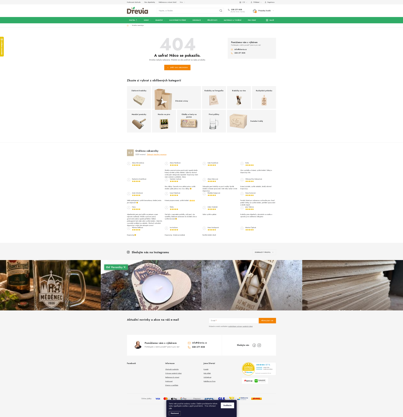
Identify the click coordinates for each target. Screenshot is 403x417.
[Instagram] (259, 345)
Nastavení (175, 413)
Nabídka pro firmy (210, 381)
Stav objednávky (149, 2)
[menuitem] (134, 20)
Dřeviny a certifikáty (171, 385)
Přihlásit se (267, 321)
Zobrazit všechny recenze (156, 154)
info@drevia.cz (240, 49)
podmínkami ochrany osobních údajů (240, 326)
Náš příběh (207, 373)
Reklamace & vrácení (172, 377)
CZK (243, 2)
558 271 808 (236, 10)
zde (170, 408)
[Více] (270, 20)
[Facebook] (254, 345)
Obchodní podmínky (172, 369)
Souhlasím (227, 405)
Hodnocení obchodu (134, 2)
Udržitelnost (207, 377)
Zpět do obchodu (179, 67)
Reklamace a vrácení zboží (167, 2)
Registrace (271, 2)
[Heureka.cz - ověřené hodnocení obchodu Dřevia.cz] (259, 368)
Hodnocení (169, 381)
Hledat (221, 10)
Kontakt (206, 369)
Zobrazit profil (263, 252)
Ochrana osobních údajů (173, 373)
